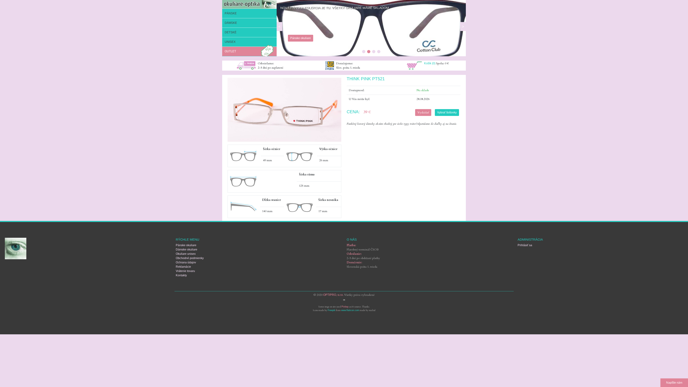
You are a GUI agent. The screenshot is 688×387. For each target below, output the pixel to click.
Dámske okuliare (186, 249)
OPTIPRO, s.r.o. (333, 294)
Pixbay (345, 306)
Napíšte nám (674, 382)
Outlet (230, 51)
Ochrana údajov (186, 262)
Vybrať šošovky (447, 112)
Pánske (231, 13)
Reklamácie (183, 266)
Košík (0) (429, 63)
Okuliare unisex (186, 253)
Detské (230, 32)
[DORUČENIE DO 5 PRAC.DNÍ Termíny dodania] (371, 55)
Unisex (230, 41)
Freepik (331, 310)
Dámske (231, 22)
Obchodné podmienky (190, 258)
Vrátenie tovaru (185, 271)
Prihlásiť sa (525, 245)
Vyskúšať (423, 112)
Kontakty (181, 275)
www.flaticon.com (350, 310)
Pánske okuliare (186, 245)
